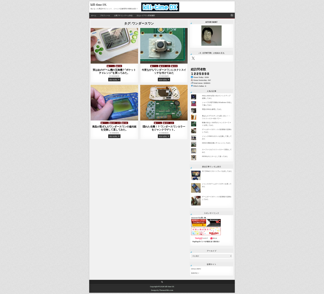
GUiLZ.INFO (196, 269)
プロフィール (105, 15)
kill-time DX (98, 4)
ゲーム (111, 66)
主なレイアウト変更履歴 (146, 15)
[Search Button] (231, 15)
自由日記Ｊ (195, 273)
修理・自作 (166, 66)
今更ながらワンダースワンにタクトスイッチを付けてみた (164, 71)
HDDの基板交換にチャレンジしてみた (216, 143)
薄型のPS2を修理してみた (212, 109)
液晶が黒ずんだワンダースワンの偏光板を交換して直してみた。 (114, 128)
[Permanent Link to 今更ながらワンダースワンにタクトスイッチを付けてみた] (164, 46)
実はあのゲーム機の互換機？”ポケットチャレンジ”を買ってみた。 (114, 71)
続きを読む (114, 79)
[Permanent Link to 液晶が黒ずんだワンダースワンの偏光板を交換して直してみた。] (114, 102)
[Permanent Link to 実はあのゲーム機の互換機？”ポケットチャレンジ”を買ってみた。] (114, 46)
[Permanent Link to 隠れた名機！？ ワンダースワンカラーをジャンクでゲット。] (164, 102)
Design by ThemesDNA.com (162, 290)
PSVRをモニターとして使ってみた (215, 156)
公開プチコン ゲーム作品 (123, 15)
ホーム (93, 15)
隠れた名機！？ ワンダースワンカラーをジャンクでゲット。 (164, 128)
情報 (119, 66)
